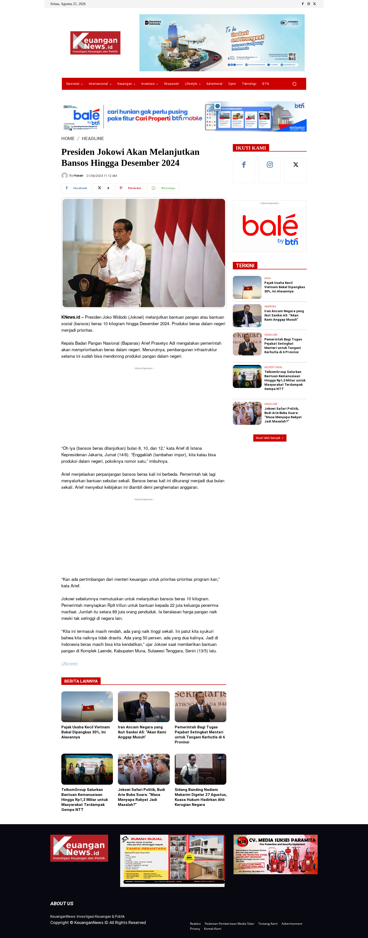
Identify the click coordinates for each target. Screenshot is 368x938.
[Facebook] (303, 4)
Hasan (78, 175)
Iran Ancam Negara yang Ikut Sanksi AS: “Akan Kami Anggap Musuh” (142, 732)
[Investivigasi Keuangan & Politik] (95, 43)
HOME (68, 138)
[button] (294, 84)
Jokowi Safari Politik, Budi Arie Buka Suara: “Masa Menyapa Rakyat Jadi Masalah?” (141, 797)
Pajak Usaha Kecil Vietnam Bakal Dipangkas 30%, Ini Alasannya (85, 732)
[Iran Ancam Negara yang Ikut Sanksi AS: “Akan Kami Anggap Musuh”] (143, 706)
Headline (93, 138)
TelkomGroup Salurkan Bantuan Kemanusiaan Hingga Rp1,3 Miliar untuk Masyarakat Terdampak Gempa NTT (84, 799)
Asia (267, 278)
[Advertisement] (143, 406)
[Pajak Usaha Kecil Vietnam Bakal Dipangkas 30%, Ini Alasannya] (87, 706)
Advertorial (273, 367)
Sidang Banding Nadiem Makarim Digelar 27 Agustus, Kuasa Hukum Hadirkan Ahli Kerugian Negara (201, 797)
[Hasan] (65, 175)
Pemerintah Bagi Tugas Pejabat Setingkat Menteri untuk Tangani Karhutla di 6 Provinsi (200, 734)
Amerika (270, 306)
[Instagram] (309, 4)
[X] (315, 4)
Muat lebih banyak (268, 438)
